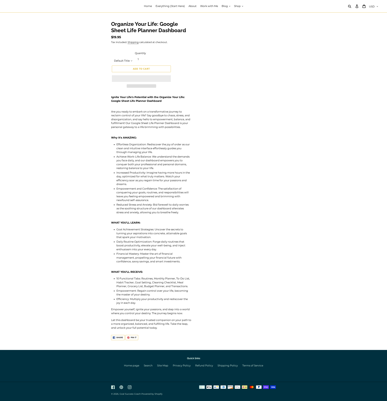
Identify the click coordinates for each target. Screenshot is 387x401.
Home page (131, 365)
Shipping (133, 42)
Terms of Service (252, 365)
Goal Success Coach (130, 394)
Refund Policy (204, 365)
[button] (141, 78)
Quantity (140, 53)
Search (148, 365)
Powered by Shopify (152, 394)
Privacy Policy (182, 365)
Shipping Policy (228, 365)
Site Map (162, 365)
